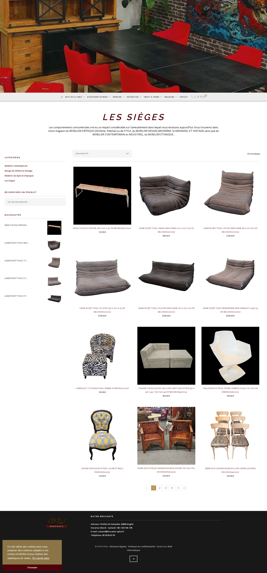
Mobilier (117, 97)
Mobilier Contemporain (16, 165)
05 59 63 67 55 (108, 535)
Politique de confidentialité (141, 546)
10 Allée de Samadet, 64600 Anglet (117, 524)
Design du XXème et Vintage (18, 170)
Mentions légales (118, 546)
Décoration (133, 97)
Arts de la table (73, 97)
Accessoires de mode (97, 97)
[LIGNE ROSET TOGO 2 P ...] (55, 280)
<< (147, 488)
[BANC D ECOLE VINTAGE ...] (55, 227)
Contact (183, 97)
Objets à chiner (151, 97)
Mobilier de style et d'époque (19, 175)
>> (184, 488)
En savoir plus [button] (40, 558)
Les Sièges (10, 180)
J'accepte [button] (32, 567)
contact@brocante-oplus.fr (111, 531)
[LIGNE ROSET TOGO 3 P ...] (55, 298)
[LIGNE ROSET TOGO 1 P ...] (55, 262)
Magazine (169, 97)
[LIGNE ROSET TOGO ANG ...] (55, 245)
